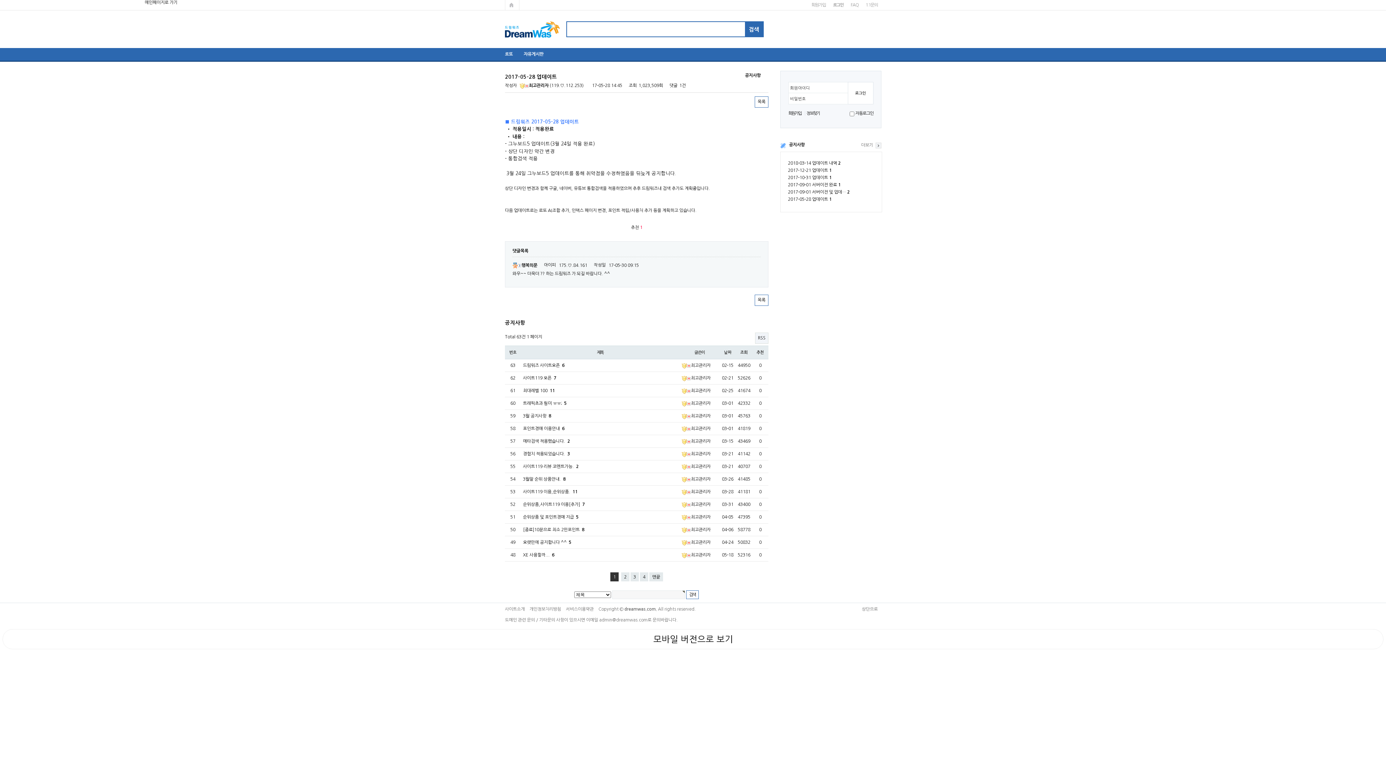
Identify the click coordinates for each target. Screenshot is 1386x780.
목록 (762, 102)
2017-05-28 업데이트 (810, 199)
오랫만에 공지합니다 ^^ (547, 542)
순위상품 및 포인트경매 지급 (551, 517)
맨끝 (656, 577)
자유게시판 (534, 54)
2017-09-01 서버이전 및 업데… (819, 192)
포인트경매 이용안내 (544, 428)
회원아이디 (800, 88)
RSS (762, 338)
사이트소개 (515, 609)
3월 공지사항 (537, 416)
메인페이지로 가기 (512, 5)
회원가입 (818, 5)
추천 (760, 352)
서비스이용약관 (580, 609)
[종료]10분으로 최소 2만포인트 (553, 530)
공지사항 (797, 145)
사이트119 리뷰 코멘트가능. (551, 466)
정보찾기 (813, 113)
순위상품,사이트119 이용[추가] (554, 504)
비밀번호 (798, 99)
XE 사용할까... (538, 555)
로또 (509, 54)
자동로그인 (864, 113)
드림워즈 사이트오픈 (544, 365)
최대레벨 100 (539, 391)
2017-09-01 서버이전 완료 (814, 185)
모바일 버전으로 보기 (693, 639)
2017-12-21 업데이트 (810, 170)
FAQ (854, 5)
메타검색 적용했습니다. (546, 441)
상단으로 (870, 609)
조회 (744, 352)
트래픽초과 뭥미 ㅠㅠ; (545, 403)
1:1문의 (871, 5)
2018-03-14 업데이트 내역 (814, 163)
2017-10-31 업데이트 (810, 178)
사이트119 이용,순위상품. (550, 492)
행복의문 (529, 265)
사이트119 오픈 (539, 378)
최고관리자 (539, 85)
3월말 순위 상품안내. (544, 479)
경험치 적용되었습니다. (546, 454)
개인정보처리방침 (545, 609)
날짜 (727, 352)
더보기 (867, 145)
